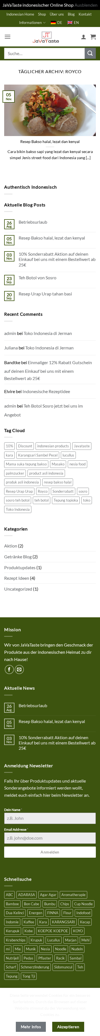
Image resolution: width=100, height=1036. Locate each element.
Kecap (85, 922)
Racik (60, 958)
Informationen (30, 22)
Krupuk (36, 940)
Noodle (60, 949)
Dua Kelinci (15, 913)
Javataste (82, 446)
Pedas (28, 958)
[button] (7, 36)
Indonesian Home (20, 14)
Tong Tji (28, 976)
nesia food (77, 464)
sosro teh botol (17, 500)
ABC (9, 894)
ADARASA (26, 894)
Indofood (83, 913)
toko (86, 500)
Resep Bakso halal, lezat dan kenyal (50, 141)
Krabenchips (16, 940)
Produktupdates (20, 567)
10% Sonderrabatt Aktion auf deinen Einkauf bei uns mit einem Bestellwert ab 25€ (57, 259)
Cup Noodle (83, 904)
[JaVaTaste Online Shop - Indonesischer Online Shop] (46, 36)
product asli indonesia (46, 473)
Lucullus (53, 940)
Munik (31, 949)
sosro (83, 491)
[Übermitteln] (90, 53)
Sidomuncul (63, 967)
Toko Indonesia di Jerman (48, 333)
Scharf (11, 967)
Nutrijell (12, 958)
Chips (64, 904)
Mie (18, 949)
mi (8, 949)
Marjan (70, 940)
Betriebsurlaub (33, 222)
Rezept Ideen (16, 578)
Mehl (85, 940)
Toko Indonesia (18, 509)
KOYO (78, 931)
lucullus (68, 455)
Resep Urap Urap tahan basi (45, 293)
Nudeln (77, 949)
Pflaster (44, 958)
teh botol (41, 500)
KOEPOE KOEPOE (53, 931)
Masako (58, 464)
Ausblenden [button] (86, 5)
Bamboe (12, 904)
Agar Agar (48, 894)
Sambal (75, 958)
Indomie (12, 922)
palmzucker (15, 473)
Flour (67, 913)
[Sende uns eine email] (19, 669)
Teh (80, 967)
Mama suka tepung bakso (26, 464)
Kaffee (29, 922)
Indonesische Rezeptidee (46, 391)
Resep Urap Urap (19, 491)
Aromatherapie (73, 894)
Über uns (57, 14)
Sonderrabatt (63, 491)
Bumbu (49, 904)
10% (9, 446)
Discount (25, 446)
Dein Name (13, 810)
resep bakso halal (57, 482)
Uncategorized (18, 588)
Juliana (11, 347)
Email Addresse (16, 829)
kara (9, 455)
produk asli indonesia (22, 482)
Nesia (45, 949)
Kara (43, 922)
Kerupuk (12, 931)
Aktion (10, 545)
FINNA (52, 913)
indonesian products (53, 446)
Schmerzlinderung (35, 967)
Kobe (28, 931)
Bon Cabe (31, 904)
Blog (71, 14)
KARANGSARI (63, 922)
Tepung (12, 976)
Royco (43, 491)
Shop (42, 14)
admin (10, 333)
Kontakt (85, 14)
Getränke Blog (18, 556)
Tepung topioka (66, 500)
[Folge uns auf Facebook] (9, 669)
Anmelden (50, 852)
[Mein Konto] (83, 37)
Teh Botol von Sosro (37, 277)
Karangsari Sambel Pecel (38, 455)
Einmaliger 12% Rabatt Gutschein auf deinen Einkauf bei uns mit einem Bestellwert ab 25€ (48, 370)
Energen (35, 913)
